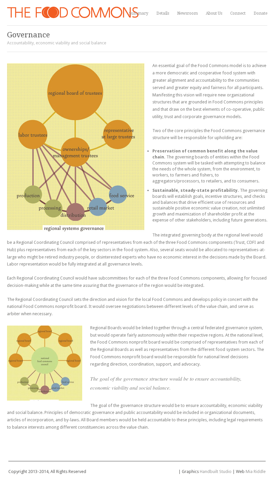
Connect (238, 13)
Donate (260, 13)
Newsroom (187, 13)
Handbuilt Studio (216, 471)
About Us (214, 13)
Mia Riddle (256, 471)
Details (162, 13)
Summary (138, 13)
